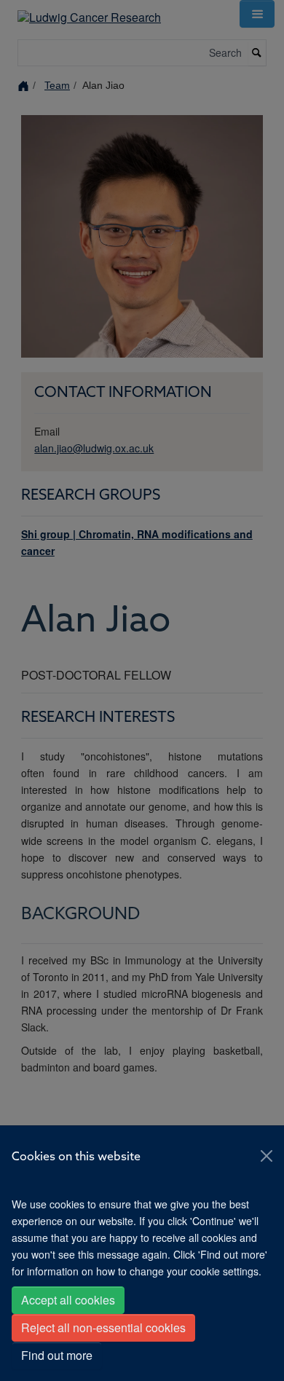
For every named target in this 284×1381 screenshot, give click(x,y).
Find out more (56, 1355)
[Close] (266, 1156)
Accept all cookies (68, 1299)
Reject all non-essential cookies (103, 1327)
